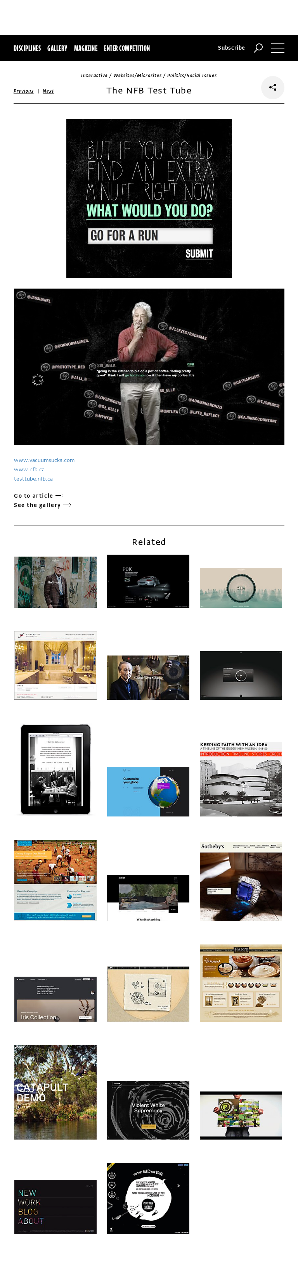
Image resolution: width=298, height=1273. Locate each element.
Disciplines (27, 48)
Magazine (86, 48)
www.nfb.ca (29, 469)
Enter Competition (127, 48)
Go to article (34, 496)
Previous (24, 91)
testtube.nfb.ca (33, 479)
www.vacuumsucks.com (44, 460)
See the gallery (37, 505)
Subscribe (231, 48)
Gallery (57, 48)
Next (48, 91)
